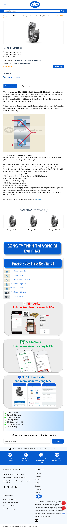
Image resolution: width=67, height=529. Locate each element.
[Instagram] (16, 487)
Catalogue (38, 486)
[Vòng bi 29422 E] (12, 221)
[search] (62, 11)
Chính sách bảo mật (9, 499)
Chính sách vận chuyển (10, 503)
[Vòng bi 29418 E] (33, 221)
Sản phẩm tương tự (33, 210)
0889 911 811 (13, 77)
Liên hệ (37, 492)
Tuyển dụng (38, 489)
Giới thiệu (38, 476)
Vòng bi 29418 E (33, 230)
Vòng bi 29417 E (54, 230)
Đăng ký (57, 441)
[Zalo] (64, 513)
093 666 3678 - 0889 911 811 (27, 449)
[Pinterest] (12, 487)
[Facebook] (4, 487)
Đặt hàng (58, 66)
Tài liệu (37, 483)
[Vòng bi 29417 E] (54, 221)
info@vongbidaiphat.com (50, 449)
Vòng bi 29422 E (12, 230)
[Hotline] (63, 503)
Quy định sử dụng (9, 509)
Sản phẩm (38, 480)
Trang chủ (38, 473)
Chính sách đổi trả (9, 506)
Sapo (36, 526)
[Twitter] (8, 487)
